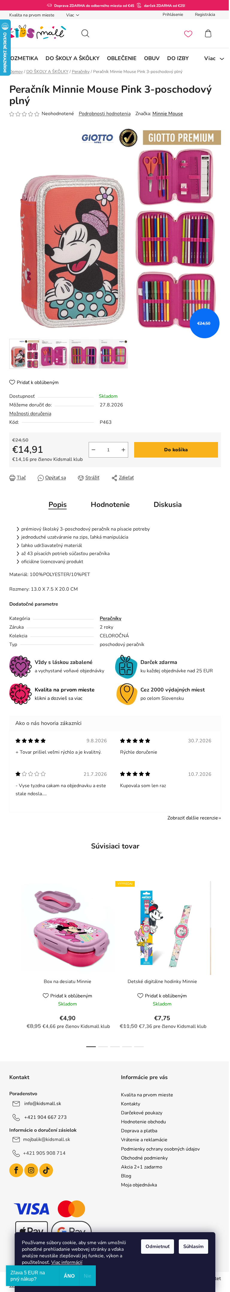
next (214, 962)
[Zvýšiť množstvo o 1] (120, 449)
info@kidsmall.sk (40, 1103)
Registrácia (203, 14)
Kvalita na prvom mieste (29, 15)
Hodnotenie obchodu (141, 1122)
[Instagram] (29, 1170)
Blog (124, 1176)
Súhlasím (191, 1246)
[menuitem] (20, 58)
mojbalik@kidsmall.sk (44, 1139)
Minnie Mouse (165, 113)
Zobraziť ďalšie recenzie (190, 818)
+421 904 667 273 (43, 1117)
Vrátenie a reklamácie (142, 1139)
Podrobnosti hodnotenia (102, 113)
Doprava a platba (137, 1131)
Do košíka (174, 450)
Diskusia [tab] (165, 504)
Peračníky (108, 618)
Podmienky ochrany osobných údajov (158, 1149)
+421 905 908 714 (42, 1153)
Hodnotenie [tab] (107, 504)
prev (11, 962)
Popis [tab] (55, 504)
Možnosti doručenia (28, 413)
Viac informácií (64, 1262)
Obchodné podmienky (142, 1158)
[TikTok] (44, 1170)
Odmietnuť (155, 1246)
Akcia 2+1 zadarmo (139, 1167)
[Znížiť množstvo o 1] (91, 449)
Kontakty (128, 1104)
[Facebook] (14, 1170)
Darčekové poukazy (139, 1113)
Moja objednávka (137, 1185)
